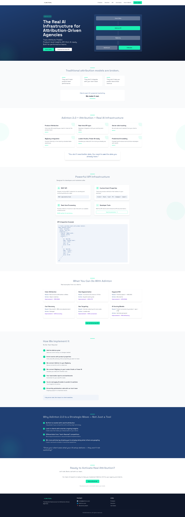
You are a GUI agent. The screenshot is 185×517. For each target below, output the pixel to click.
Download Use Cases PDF (64, 49)
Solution (107, 2)
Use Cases (118, 2)
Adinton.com (82, 503)
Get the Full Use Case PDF (92, 323)
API (112, 2)
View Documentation (111, 212)
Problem (100, 2)
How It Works (127, 2)
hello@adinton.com (84, 501)
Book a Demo (137, 2)
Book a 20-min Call (92, 481)
